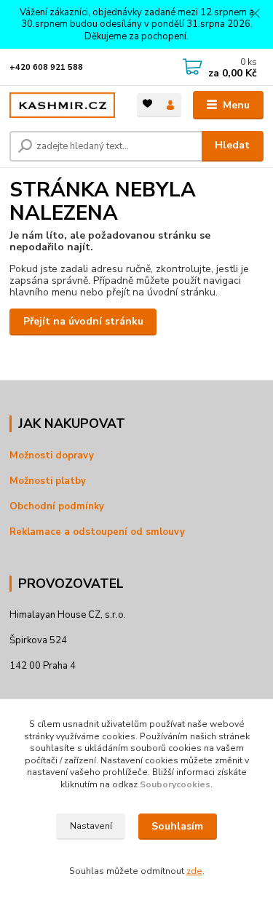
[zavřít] (254, 15)
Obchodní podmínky (56, 506)
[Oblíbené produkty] (148, 103)
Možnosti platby (47, 481)
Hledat (232, 145)
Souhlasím (177, 826)
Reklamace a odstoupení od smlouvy (97, 531)
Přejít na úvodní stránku (83, 321)
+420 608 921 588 (46, 67)
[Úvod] (62, 105)
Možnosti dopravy (51, 455)
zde (194, 871)
